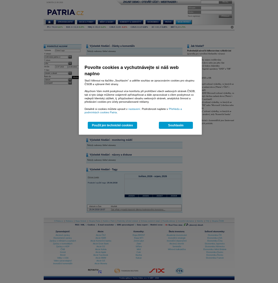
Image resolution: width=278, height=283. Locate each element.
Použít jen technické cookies (112, 125)
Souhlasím (175, 125)
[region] (140, 96)
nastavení (134, 108)
